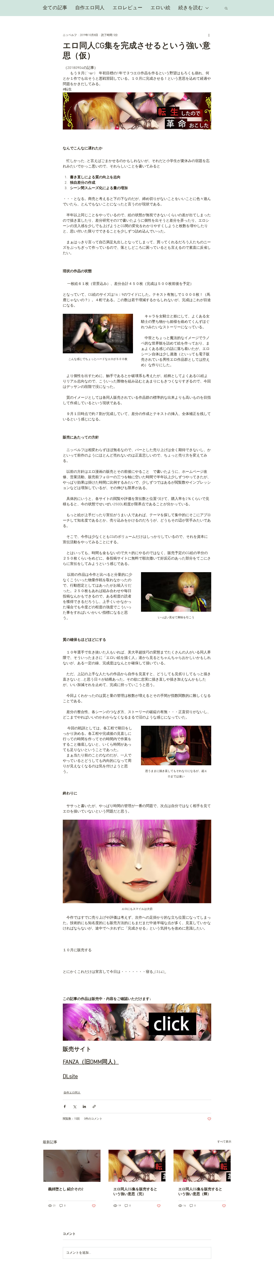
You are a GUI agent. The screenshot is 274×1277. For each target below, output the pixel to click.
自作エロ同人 (90, 8)
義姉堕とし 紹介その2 (65, 1189)
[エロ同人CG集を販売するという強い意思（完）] (137, 1166)
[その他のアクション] (208, 35)
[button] (226, 8)
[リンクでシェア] (94, 1106)
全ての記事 (55, 8)
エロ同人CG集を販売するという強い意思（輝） (200, 1191)
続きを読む (190, 8)
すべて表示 (224, 1141)
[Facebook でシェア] (65, 1106)
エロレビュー (127, 8)
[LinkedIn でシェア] (84, 1106)
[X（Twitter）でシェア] (74, 1106)
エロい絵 (160, 8)
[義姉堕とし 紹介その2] (71, 1166)
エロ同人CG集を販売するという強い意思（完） (135, 1191)
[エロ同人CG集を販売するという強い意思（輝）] (202, 1166)
